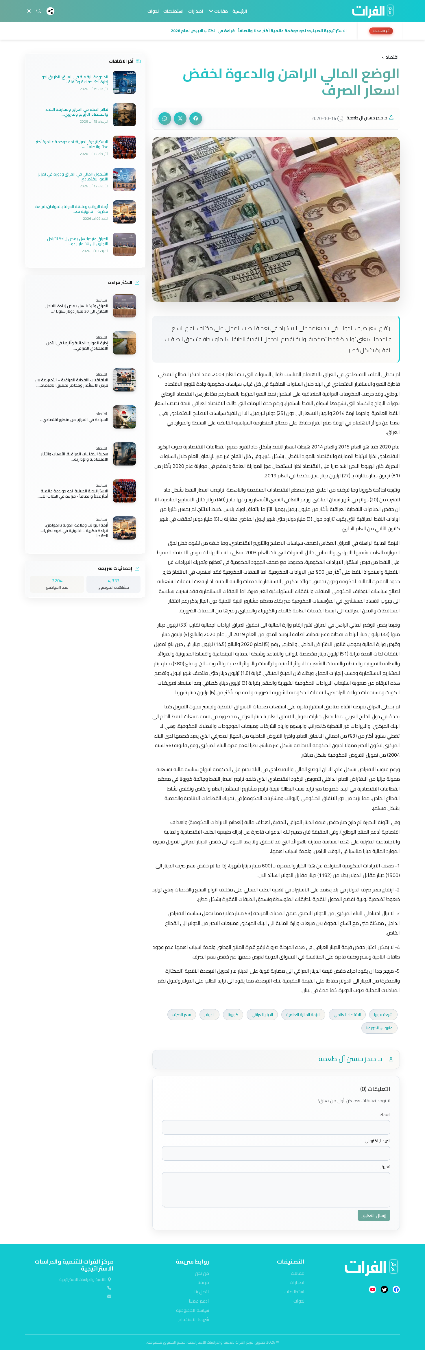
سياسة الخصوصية (192, 1310)
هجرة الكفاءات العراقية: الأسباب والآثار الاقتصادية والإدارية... (74, 456)
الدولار (209, 1014)
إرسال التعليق (374, 1215)
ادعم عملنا (199, 1301)
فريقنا (203, 1282)
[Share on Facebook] (195, 118)
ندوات (153, 11)
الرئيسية (239, 11)
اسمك (385, 1115)
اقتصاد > (390, 57)
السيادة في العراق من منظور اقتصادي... (74, 419)
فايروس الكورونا (379, 1028)
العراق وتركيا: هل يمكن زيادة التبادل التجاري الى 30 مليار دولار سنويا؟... (76, 308)
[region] (212, 31)
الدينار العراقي (262, 1014)
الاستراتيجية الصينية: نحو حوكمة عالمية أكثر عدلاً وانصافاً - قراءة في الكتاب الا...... (73, 493)
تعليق (385, 1167)
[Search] (38, 11)
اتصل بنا (201, 1291)
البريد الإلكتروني (377, 1141)
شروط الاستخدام (193, 1319)
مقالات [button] (220, 11)
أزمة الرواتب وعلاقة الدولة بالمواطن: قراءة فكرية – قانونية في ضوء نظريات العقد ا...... (74, 531)
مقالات (297, 1273)
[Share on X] (180, 118)
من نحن (202, 1273)
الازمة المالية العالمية (303, 1014)
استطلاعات (173, 11)
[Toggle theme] (29, 11)
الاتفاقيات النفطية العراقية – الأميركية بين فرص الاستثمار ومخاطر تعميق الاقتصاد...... (71, 382)
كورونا (233, 1014)
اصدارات (195, 11)
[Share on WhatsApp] (164, 118)
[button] (190, 31)
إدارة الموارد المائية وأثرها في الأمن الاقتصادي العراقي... (77, 345)
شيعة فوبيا (383, 1014)
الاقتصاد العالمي (347, 1014)
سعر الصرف (181, 1014)
